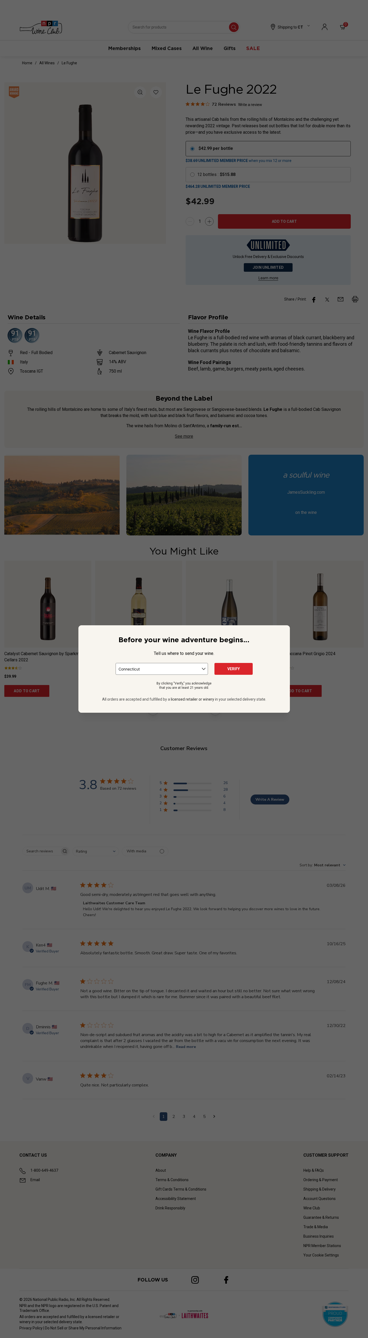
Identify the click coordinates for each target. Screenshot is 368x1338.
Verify (233, 669)
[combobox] (162, 669)
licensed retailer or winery (192, 699)
